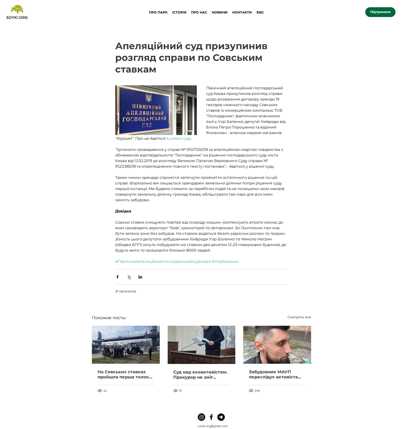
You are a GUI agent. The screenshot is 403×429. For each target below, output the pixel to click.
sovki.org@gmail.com (213, 426)
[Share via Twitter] (129, 277)
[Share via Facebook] (117, 277)
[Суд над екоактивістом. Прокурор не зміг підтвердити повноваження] (202, 345)
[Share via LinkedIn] (140, 277)
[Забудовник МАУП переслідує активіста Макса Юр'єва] (277, 345)
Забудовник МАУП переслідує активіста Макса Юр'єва (273, 374)
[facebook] (211, 417)
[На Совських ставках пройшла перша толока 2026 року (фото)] (126, 345)
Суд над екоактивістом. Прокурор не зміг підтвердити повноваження (200, 375)
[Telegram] (221, 417)
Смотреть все (299, 317)
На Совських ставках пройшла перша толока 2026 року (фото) (124, 374)
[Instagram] (201, 417)
